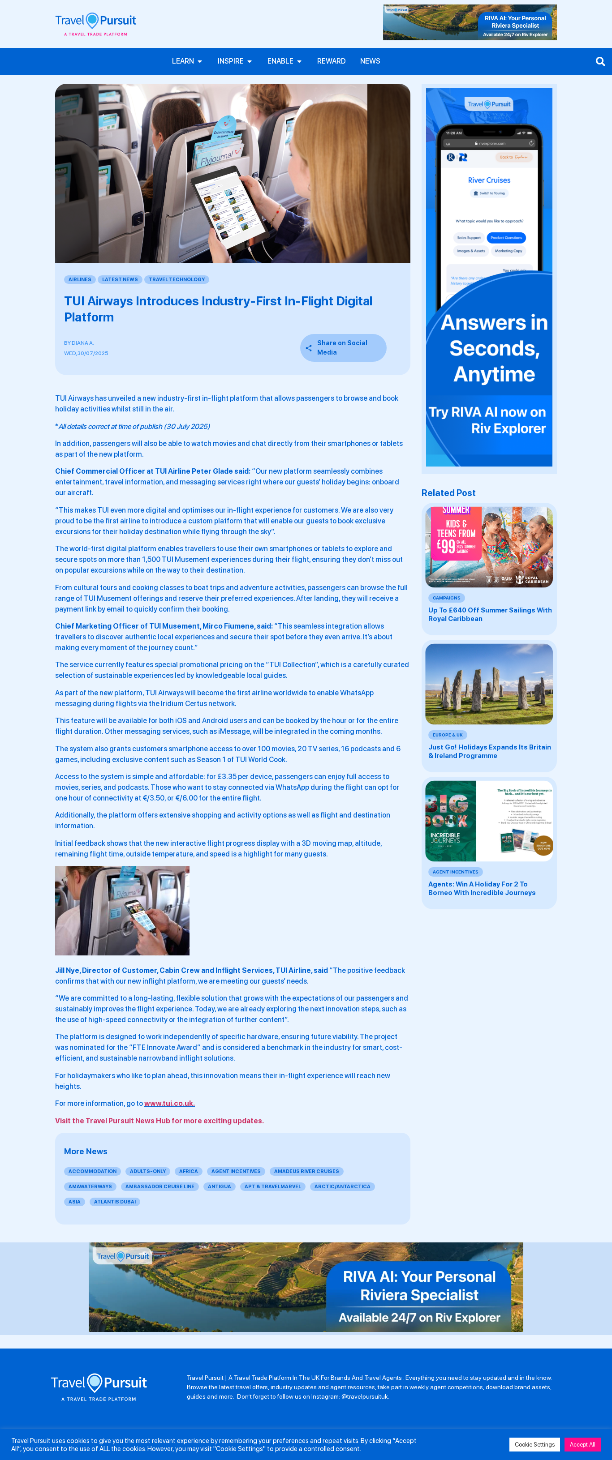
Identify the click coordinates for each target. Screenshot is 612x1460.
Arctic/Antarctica (343, 1187)
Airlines (80, 280)
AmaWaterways (90, 1187)
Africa (188, 1171)
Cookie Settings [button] (535, 1444)
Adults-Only (148, 1171)
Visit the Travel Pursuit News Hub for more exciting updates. (159, 1121)
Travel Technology (177, 280)
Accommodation (92, 1171)
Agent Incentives (236, 1171)
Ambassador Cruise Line (159, 1187)
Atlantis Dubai (115, 1202)
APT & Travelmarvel (273, 1187)
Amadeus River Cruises (306, 1171)
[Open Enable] (299, 61)
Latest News (120, 280)
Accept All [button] (582, 1444)
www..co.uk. (169, 1103)
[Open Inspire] (249, 61)
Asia (75, 1202)
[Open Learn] (199, 61)
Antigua (219, 1187)
